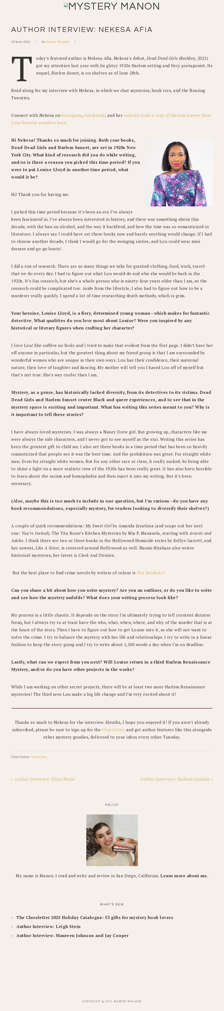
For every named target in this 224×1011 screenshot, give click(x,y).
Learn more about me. (184, 875)
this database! (151, 572)
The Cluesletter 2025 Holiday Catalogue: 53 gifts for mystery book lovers (94, 917)
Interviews (39, 757)
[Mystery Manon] (112, 6)
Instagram (72, 115)
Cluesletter (113, 729)
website (131, 115)
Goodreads (94, 115)
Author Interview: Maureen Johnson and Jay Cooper (72, 935)
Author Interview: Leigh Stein (48, 926)
